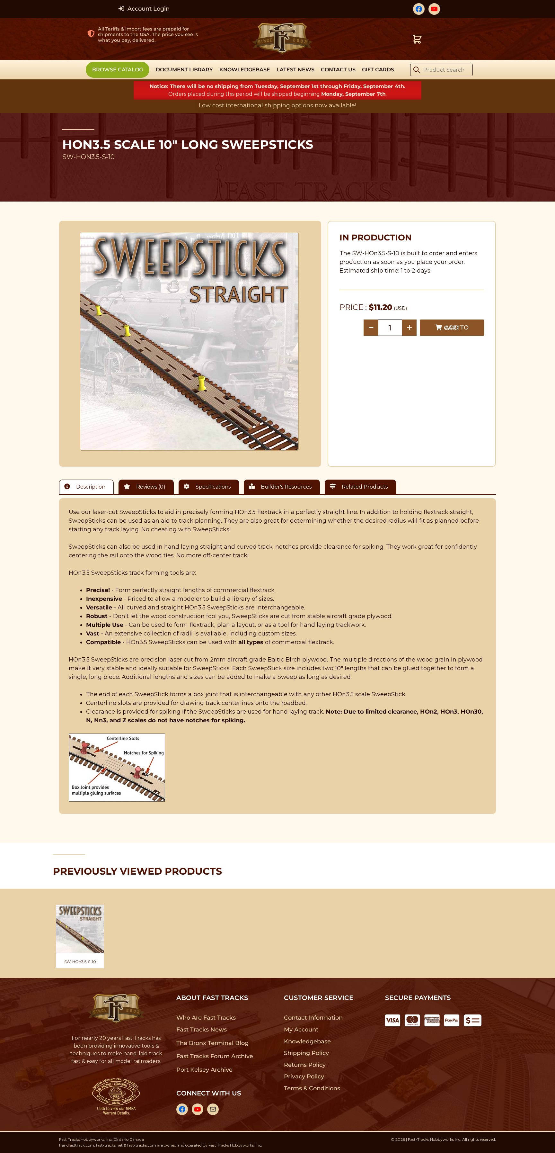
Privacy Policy (304, 1076)
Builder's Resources (286, 487)
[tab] (88, 487)
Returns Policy (305, 1064)
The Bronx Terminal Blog (212, 1043)
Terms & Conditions (312, 1088)
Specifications (212, 487)
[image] (189, 341)
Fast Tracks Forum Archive (214, 1056)
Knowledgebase (307, 1041)
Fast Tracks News (201, 1029)
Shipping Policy (306, 1053)
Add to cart (456, 327)
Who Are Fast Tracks (206, 1017)
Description (90, 487)
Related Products (364, 487)
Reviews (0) (150, 487)
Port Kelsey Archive (204, 1069)
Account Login (148, 8)
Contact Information (313, 1017)
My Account (301, 1029)
